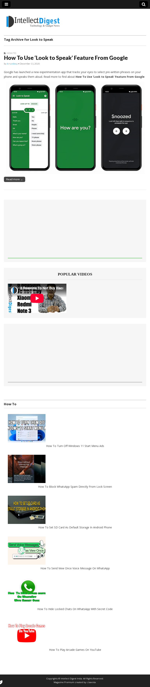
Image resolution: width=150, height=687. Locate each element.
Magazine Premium (64, 682)
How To (11, 53)
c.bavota (91, 682)
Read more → (14, 179)
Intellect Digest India (71, 678)
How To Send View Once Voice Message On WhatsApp (75, 568)
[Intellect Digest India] (33, 19)
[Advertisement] (75, 231)
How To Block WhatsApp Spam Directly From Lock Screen (75, 486)
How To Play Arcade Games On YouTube (75, 650)
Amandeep (12, 63)
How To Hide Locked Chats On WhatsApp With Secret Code (75, 609)
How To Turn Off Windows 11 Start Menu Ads (75, 446)
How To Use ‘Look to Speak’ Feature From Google (66, 57)
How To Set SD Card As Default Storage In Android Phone (75, 527)
